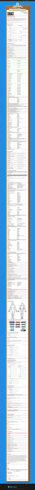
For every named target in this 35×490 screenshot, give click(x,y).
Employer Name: (11, 347)
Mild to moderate (10, 105)
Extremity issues (18, 192)
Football (8, 236)
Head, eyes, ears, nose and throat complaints (21, 157)
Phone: (10, 368)
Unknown (23, 104)
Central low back (19, 67)
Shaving (18, 119)
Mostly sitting (9, 211)
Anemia (8, 195)
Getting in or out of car (10, 122)
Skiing (18, 230)
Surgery (18, 137)
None (8, 228)
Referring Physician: (9, 334)
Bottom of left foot (19, 93)
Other (14, 359)
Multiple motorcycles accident (10, 187)
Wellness (8, 359)
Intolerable (9, 102)
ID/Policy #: (10, 373)
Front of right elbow (9, 78)
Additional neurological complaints (20, 155)
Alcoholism (9, 194)
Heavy (8, 101)
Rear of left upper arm (19, 77)
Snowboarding (18, 231)
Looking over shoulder (10, 126)
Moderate (14, 105)
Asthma (8, 197)
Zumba (18, 238)
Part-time (8, 207)
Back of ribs (18, 70)
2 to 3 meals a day (9, 244)
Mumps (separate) (9, 286)
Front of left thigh (9, 88)
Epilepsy (8, 203)
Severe (20, 105)
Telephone (18, 212)
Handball (8, 237)
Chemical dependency (10, 200)
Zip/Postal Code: (20, 40)
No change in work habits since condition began (12, 205)
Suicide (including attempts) (20, 187)
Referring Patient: (9, 335)
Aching (8, 98)
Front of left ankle (19, 91)
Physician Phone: (11, 390)
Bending (8, 115)
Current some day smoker (10, 218)
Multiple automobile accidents (10, 185)
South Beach (18, 246)
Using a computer (19, 147)
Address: (10, 369)
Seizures (18, 258)
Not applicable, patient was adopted (11, 192)
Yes (8, 139)
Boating (8, 234)
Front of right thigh (9, 87)
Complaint (11, 359)
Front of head (9, 60)
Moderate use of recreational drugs (11, 225)
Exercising (9, 145)
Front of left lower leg (19, 84)
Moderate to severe (17, 105)
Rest (17, 129)
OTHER (8, 95)
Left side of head (19, 61)
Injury (13, 359)
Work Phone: (21, 33)
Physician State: (11, 392)
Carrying (8, 116)
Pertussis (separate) (19, 282)
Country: (21, 35)
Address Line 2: (20, 37)
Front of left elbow (19, 78)
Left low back (9, 68)
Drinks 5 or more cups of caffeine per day (21, 223)
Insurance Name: (9, 367)
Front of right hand (9, 81)
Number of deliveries (9, 181)
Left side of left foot (19, 94)
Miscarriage (18, 199)
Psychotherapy (18, 136)
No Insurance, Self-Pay (19, 362)
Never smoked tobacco (19, 218)
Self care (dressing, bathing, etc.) (20, 118)
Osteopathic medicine (19, 134)
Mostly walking (9, 212)
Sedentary (9, 214)
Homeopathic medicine (10, 135)
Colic (8, 258)
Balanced (9, 247)
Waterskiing (18, 234)
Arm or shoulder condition (10, 256)
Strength (8, 232)
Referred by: (10, 336)
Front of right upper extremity (10, 73)
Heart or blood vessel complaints (20, 159)
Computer (18, 211)
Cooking (8, 119)
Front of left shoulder (19, 75)
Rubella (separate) (19, 284)
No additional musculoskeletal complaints (11, 153)
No (9, 139)
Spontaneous (15, 104)
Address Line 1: (20, 36)
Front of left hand (19, 81)
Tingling (18, 102)
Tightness (18, 101)
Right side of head (19, 60)
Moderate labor (9, 213)
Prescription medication (19, 128)
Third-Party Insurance (14, 362)
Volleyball (18, 233)
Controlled (9, 241)
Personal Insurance (9, 362)
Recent (13, 104)
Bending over (9, 142)
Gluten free (18, 242)
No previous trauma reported (10, 183)
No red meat (9, 250)
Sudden (18, 104)
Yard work (18, 148)
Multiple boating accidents (19, 183)
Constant (9, 109)
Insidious (11, 104)
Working (18, 125)
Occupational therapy (19, 133)
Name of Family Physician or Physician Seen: (10, 389)
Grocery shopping (9, 147)
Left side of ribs (18, 71)
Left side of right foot (9, 94)
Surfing (18, 232)
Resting (18, 117)
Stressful (18, 214)
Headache (18, 256)
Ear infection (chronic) (10, 261)
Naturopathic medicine (10, 137)
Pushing (18, 115)
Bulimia (8, 199)
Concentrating (9, 118)
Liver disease (18, 198)
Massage (8, 130)
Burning (8, 99)
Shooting (18, 99)
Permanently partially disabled (20, 205)
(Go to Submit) (26, 150)
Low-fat (8, 249)
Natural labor (18, 200)
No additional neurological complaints (11, 155)
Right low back (9, 67)
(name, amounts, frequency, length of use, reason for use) (12, 407)
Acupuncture (9, 133)
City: (21, 38)
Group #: (10, 374)
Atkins (18, 241)
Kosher (18, 244)
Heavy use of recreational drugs (20, 224)
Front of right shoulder (10, 75)
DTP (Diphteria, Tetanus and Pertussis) (11, 282)
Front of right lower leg (10, 84)
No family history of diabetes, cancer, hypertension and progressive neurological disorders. (11, 191)
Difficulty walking (9, 260)
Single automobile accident (10, 184)
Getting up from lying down (10, 123)
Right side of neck (19, 63)
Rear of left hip (18, 86)
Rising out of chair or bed (19, 144)
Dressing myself (9, 144)
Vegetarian (18, 247)
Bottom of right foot (9, 93)
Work (17, 130)
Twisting (18, 123)
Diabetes (8, 202)
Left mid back (9, 66)
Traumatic (20, 104)
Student (18, 207)
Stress (18, 121)
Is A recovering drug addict (19, 225)
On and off (16, 109)
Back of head (9, 61)
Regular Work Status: (11, 346)
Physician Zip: (11, 393)
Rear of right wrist (9, 80)
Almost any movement (10, 113)
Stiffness (18, 100)
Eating (8, 121)
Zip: (10, 372)
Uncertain (11, 266)
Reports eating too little (10, 245)
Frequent (11, 109)
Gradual (8, 104)
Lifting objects (9, 148)
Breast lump (9, 198)
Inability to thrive (18, 257)
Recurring (21, 109)
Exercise (8, 129)
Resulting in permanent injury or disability (21, 184)
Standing (18, 146)
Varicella (18, 285)
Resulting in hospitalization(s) (20, 185)
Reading (18, 116)
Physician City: (11, 391)
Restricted (9, 242)
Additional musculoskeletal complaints (21, 153)
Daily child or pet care (10, 120)
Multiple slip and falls (10, 186)
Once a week (9, 230)
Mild (8, 105)
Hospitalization (18, 197)
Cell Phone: (21, 32)
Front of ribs (9, 71)
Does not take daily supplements (20, 249)
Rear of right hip (9, 86)
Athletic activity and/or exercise (10, 114)
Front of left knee (19, 88)
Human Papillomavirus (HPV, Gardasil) (11, 284)
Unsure (11, 139)
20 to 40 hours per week (10, 209)
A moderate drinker (9, 221)
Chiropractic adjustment (10, 128)
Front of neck (9, 63)
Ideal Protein (18, 243)
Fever (17, 255)
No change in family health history (11, 193)
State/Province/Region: (20, 39)
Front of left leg (9, 91)
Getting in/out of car (9, 146)
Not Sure (11, 293)
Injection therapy (9, 136)
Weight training (18, 235)
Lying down (18, 114)
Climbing (8, 235)
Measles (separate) (9, 285)
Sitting (18, 145)
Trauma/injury (18, 202)
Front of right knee (19, 87)
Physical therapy (19, 135)
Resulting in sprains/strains (19, 186)
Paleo (18, 245)
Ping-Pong (18, 228)
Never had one (16, 296)
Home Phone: (21, 31)
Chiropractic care (9, 134)
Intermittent (13, 109)
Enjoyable (18, 213)
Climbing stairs (9, 117)
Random (18, 109)
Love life (18, 113)
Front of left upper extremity (19, 73)
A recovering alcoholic (19, 221)
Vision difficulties (19, 260)
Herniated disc (18, 195)
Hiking (8, 238)
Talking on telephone (19, 122)
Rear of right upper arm (10, 77)
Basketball (9, 233)
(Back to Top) (24, 150)
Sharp (18, 98)
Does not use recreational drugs (11, 224)
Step (17, 237)
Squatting (18, 120)
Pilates (18, 236)
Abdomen (9, 70)
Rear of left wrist (18, 80)
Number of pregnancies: (8, 180)
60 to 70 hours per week (19, 209)
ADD (8, 255)
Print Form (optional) (10, 473)
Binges (8, 246)
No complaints (9, 157)
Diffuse (8, 100)
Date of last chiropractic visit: (9, 401)
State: (10, 371)
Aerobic (8, 231)
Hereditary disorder (19, 194)
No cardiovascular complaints (10, 159)
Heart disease (18, 193)
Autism (8, 257)
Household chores (9, 125)
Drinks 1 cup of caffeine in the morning (11, 223)
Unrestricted (9, 243)
